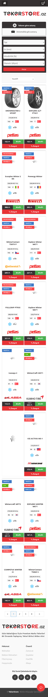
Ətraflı (18, 141)
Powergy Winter (35, 176)
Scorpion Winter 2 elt (13, 177)
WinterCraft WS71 (35, 373)
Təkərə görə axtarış (26, 25)
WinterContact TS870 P (13, 243)
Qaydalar (29, 655)
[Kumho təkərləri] (35, 397)
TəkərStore (14, 692)
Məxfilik (29, 659)
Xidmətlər (6, 651)
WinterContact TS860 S (35, 571)
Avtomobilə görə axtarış (26, 32)
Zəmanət (29, 651)
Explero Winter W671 (35, 243)
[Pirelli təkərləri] (13, 201)
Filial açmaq (7, 659)
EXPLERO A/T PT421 (35, 112)
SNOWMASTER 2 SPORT (13, 112)
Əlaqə (28, 663)
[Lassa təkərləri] (13, 397)
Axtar (24, 69)
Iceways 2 (13, 373)
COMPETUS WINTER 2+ (13, 571)
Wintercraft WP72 (13, 504)
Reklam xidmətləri (9, 655)
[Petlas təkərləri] (13, 135)
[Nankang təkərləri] (35, 463)
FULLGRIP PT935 (12, 307)
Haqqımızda (7, 663)
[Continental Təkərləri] (13, 266)
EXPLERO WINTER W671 (35, 505)
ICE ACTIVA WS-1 (35, 439)
